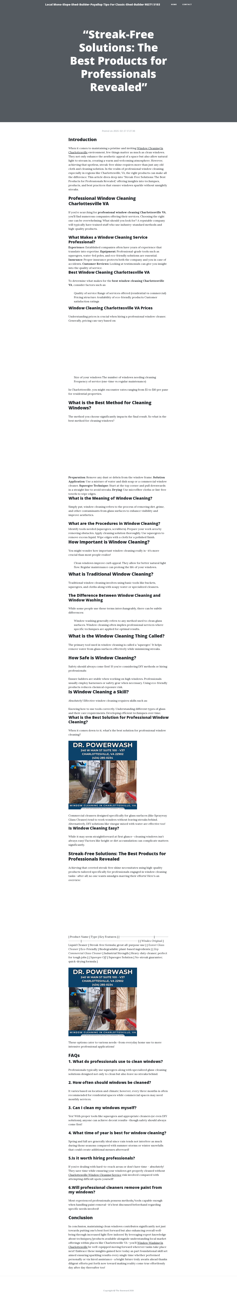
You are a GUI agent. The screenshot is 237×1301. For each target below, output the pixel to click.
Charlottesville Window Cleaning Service (94, 1175)
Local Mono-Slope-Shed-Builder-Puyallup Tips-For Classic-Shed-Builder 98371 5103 (102, 4)
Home (174, 4)
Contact (187, 4)
